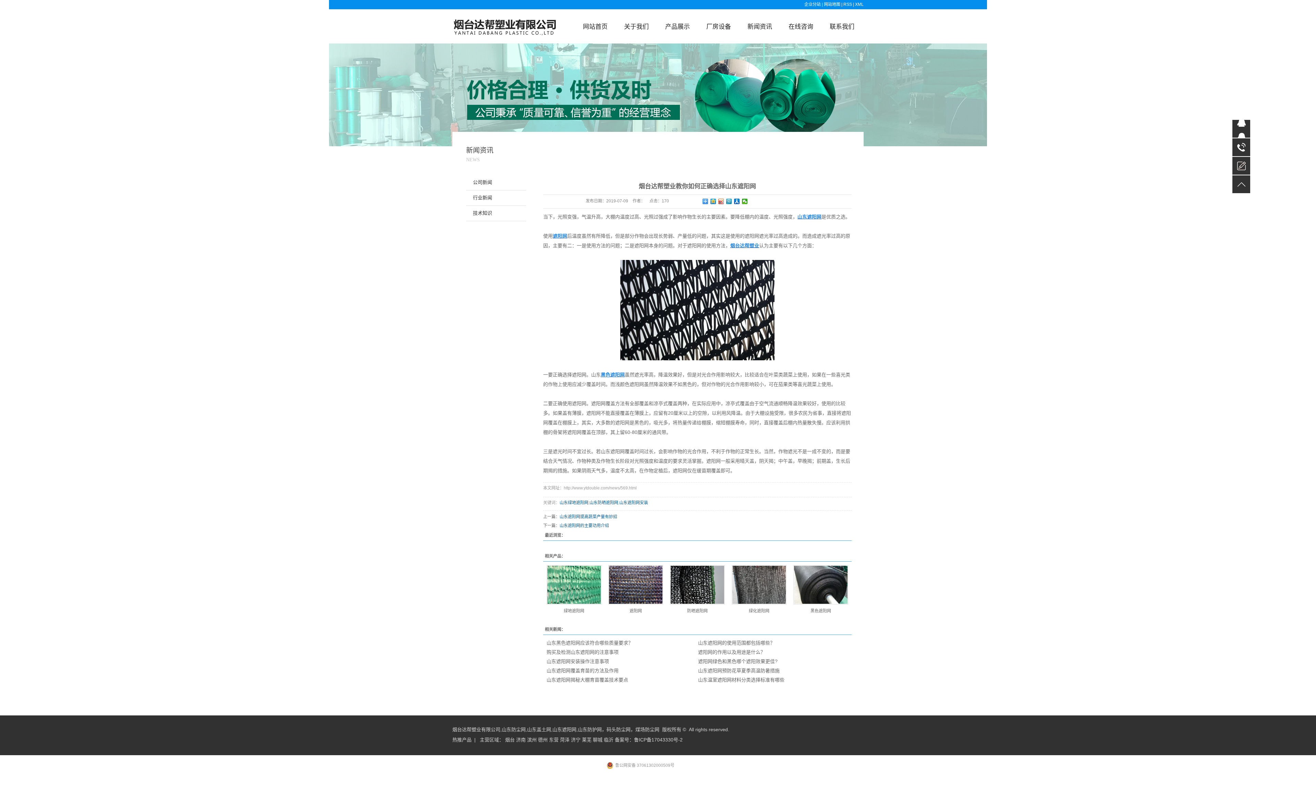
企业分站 (812, 4)
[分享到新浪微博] (721, 201)
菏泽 (565, 740)
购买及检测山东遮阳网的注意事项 (583, 652)
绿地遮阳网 (574, 611)
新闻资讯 (759, 26)
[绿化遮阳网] (759, 584)
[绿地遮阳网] (574, 584)
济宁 (576, 740)
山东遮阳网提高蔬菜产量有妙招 (588, 516)
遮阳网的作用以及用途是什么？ (731, 652)
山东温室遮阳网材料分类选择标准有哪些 (741, 680)
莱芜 (587, 740)
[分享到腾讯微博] (729, 201)
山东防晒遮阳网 (603, 502)
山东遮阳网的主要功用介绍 (584, 525)
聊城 (597, 740)
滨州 (532, 740)
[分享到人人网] (737, 201)
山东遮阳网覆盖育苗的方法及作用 (583, 670)
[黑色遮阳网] (820, 584)
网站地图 (832, 4)
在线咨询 (801, 26)
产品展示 (677, 26)
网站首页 (595, 26)
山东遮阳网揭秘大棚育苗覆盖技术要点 (587, 680)
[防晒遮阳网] (697, 584)
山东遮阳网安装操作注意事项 (578, 661)
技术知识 (482, 213)
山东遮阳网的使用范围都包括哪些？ (736, 643)
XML (859, 4)
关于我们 (636, 26)
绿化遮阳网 (759, 611)
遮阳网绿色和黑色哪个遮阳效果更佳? (738, 661)
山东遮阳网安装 (633, 502)
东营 (554, 740)
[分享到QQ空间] (713, 201)
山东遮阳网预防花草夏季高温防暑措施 (739, 670)
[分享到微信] (745, 201)
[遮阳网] (635, 584)
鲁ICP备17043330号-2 (658, 740)
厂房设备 (718, 26)
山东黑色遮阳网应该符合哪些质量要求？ (590, 643)
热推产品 (462, 740)
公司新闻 (482, 182)
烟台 (510, 740)
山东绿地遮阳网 (574, 502)
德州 (543, 740)
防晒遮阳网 (697, 611)
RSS (847, 4)
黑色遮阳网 (821, 611)
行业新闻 (482, 197)
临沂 (608, 740)
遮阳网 (636, 611)
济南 (521, 740)
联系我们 (842, 26)
